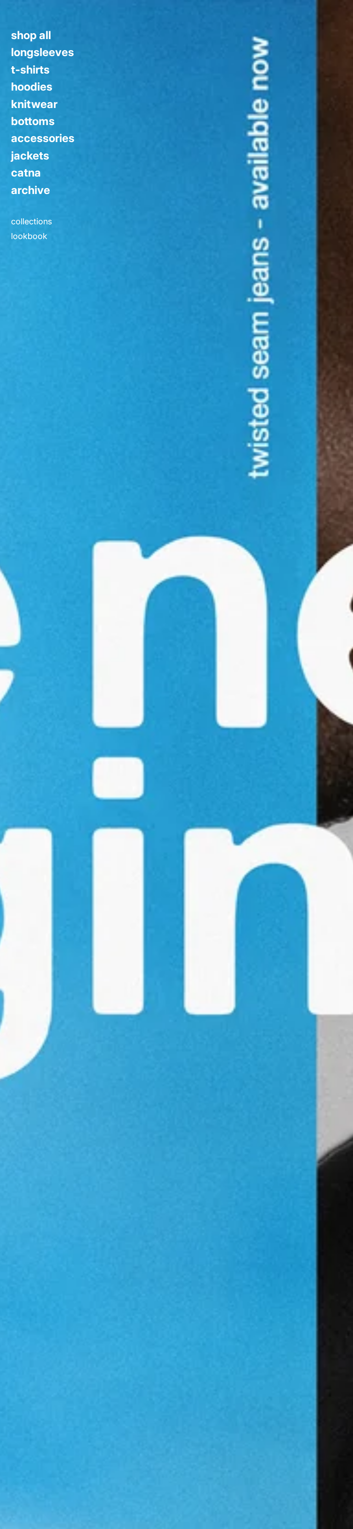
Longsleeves (42, 52)
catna (26, 173)
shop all (31, 35)
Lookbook (29, 236)
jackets (30, 156)
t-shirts (30, 70)
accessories (42, 138)
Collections (31, 221)
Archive (30, 190)
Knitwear (34, 104)
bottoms (33, 121)
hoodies (31, 87)
